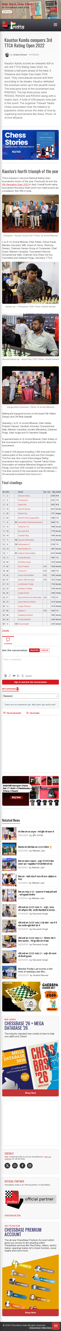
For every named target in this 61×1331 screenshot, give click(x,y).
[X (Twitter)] (7, 1165)
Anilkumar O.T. (24, 526)
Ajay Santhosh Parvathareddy (29, 597)
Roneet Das (22, 513)
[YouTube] (15, 1165)
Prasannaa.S (23, 500)
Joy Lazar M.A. (23, 531)
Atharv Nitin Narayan (26, 579)
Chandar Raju (23, 535)
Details (5, 630)
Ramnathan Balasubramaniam (30, 522)
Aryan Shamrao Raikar (27, 602)
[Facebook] (22, 1165)
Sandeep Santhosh (25, 615)
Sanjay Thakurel (24, 606)
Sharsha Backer (24, 509)
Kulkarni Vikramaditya (26, 553)
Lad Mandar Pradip (25, 584)
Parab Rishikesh (24, 619)
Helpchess (46, 1327)
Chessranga (35, 1327)
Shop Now (30, 1093)
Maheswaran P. (24, 544)
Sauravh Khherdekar (26, 540)
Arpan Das (22, 504)
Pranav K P (22, 571)
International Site (13, 1215)
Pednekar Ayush (24, 562)
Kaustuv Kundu (24, 496)
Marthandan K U (24, 549)
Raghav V (22, 610)
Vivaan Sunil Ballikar (26, 575)
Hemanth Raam (24, 557)
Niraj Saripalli (23, 624)
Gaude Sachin (23, 593)
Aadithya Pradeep (25, 588)
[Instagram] (30, 1165)
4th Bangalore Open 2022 (15, 184)
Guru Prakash (23, 566)
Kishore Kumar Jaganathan (28, 518)
